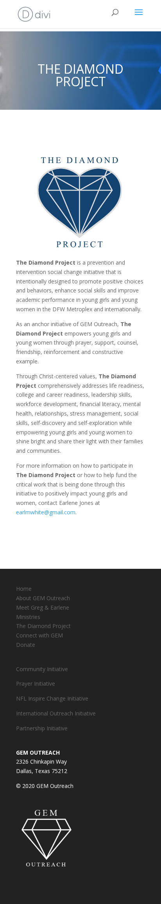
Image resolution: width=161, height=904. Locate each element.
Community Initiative (42, 669)
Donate (25, 644)
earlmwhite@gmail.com (45, 512)
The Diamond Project (43, 626)
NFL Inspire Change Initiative (52, 698)
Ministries (28, 617)
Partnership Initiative (42, 728)
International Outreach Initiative (56, 713)
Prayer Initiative (35, 683)
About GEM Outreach (43, 598)
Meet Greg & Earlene (42, 607)
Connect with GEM (39, 635)
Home (24, 588)
